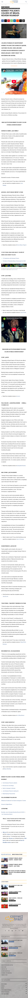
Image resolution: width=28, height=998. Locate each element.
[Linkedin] (14, 20)
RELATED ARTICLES (6, 854)
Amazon (3, 804)
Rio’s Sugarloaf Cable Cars (15, 885)
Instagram (19, 800)
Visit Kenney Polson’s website (10, 783)
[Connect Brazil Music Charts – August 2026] (4, 859)
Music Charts (4, 867)
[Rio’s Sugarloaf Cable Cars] (4, 887)
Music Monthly (7, 769)
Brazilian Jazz (4, 812)
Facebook (8, 800)
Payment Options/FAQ (6, 973)
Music (6, 4)
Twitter (24, 800)
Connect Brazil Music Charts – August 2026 (15, 859)
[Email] (20, 20)
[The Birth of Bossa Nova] (4, 906)
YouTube (14, 800)
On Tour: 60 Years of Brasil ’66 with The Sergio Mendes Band (17, 872)
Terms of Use (4, 974)
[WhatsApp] (11, 20)
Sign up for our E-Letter (7, 965)
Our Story (3, 967)
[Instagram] (9, 930)
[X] (5, 20)
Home (2, 4)
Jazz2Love (5, 596)
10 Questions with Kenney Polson (11, 258)
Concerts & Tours (4, 873)
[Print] (23, 20)
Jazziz (18, 396)
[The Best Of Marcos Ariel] (4, 893)
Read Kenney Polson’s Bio (9, 793)
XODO (22, 812)
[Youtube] (22, 930)
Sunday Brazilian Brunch (15, 812)
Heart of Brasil (12, 900)
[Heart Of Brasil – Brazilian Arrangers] (4, 899)
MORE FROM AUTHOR (17, 854)
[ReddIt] (17, 20)
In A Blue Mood (20, 715)
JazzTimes (23, 312)
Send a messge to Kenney (9, 788)
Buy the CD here (14, 269)
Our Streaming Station (7, 814)
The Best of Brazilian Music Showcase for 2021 (14, 261)
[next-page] (4, 877)
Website (3, 800)
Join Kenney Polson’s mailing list (10, 791)
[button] (2, 2)
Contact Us (4, 969)
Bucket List (11, 886)
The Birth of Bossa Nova (15, 904)
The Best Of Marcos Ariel (15, 891)
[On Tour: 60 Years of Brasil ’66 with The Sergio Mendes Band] (4, 872)
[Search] (26, 2)
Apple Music (9, 804)
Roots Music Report (21, 245)
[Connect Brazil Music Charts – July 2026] (4, 866)
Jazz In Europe (20, 539)
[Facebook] (2, 20)
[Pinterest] (8, 20)
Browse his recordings (8, 785)
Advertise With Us (5, 971)
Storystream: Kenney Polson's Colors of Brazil (10, 8)
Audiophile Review (21, 465)
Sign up (4, 832)
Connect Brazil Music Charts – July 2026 (15, 865)
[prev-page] (2, 877)
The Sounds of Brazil (13, 905)
